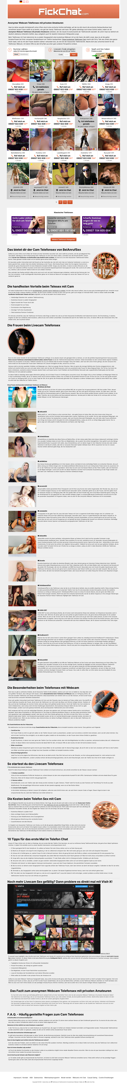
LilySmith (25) (18, 187)
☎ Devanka (41, 560)
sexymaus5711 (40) (41, 187)
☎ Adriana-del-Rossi (44, 387)
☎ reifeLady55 (42, 411)
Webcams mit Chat (79, 1077)
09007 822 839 (18, 89)
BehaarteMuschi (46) (109, 118)
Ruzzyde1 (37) (109, 153)
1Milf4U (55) (86, 84)
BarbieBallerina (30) (18, 153)
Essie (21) (63, 84)
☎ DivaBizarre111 (43, 635)
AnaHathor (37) (86, 153)
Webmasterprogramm (52, 1077)
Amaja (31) (109, 84)
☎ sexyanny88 (42, 486)
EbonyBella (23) (18, 84)
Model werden (66, 1077)
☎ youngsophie (42, 511)
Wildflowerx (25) (18, 118)
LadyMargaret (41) (63, 153)
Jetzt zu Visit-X (105, 953)
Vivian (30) (41, 84)
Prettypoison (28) (86, 118)
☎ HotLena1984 (43, 659)
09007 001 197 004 (63, 230)
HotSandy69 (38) (41, 118)
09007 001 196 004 (27, 230)
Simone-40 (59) (109, 187)
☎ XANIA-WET (42, 610)
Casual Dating (92, 1077)
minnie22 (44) (63, 187)
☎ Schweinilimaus (43, 436)
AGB (31, 1077)
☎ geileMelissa (42, 461)
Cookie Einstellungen (106, 1077)
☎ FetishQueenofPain (44, 585)
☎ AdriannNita (42, 535)
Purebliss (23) (41, 153)
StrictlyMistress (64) (86, 187)
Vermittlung (24, 54)
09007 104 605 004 (98, 230)
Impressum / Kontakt (21, 1077)
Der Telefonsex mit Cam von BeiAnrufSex (56, 805)
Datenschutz (38, 1077)
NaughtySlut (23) (63, 118)
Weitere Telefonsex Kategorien (63, 239)
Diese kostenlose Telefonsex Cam (74, 39)
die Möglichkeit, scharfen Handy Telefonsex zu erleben (49, 290)
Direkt (16, 54)
